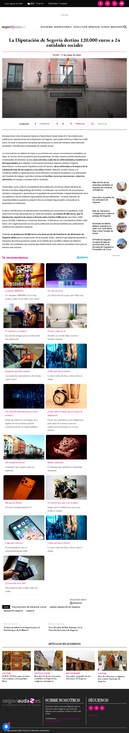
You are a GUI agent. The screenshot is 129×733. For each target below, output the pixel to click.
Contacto (63, 3)
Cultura (6, 673)
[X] (114, 3)
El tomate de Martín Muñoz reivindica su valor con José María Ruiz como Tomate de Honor (103, 228)
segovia (30, 611)
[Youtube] (121, 3)
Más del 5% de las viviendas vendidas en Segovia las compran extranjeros (103, 186)
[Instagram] (107, 3)
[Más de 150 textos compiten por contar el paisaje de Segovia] (122, 213)
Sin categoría (73, 673)
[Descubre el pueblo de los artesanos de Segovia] (122, 200)
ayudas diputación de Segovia (65, 607)
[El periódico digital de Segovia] (16, 27)
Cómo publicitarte (53, 721)
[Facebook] (100, 3)
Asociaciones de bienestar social (29, 607)
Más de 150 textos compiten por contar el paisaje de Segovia (103, 213)
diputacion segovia (13, 611)
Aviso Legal (93, 715)
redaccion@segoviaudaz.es (68, 718)
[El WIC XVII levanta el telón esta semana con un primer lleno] (16, 661)
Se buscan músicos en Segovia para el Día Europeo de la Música (22, 628)
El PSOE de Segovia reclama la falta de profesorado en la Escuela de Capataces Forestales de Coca (103, 244)
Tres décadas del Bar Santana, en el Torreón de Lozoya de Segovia (65, 628)
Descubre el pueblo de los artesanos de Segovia (103, 199)
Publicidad (53, 3)
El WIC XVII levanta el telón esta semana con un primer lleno (16, 678)
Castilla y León (42, 673)
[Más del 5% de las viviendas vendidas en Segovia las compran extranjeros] (122, 186)
